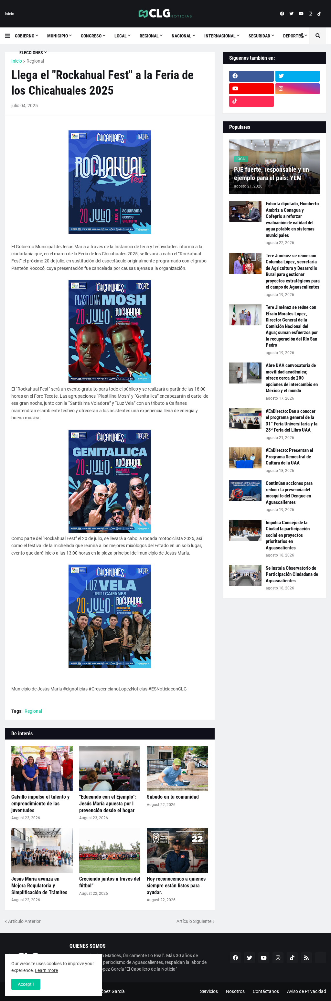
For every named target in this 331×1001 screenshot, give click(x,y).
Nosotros (235, 991)
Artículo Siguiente (193, 921)
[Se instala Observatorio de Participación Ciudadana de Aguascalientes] (245, 575)
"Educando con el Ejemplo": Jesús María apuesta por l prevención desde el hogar (107, 803)
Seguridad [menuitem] (259, 35)
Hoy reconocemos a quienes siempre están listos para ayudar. (176, 885)
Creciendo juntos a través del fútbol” (109, 882)
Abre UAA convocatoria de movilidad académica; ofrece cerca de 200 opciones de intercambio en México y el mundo (292, 378)
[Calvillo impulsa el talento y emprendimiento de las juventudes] (42, 768)
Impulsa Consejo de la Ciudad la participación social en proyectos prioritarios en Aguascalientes (288, 535)
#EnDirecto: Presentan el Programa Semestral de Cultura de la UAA (289, 456)
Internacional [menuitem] (220, 35)
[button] (10, 35)
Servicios (209, 991)
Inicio (9, 14)
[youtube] (301, 13)
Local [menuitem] (120, 35)
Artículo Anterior (24, 921)
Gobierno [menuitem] (24, 35)
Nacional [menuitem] (181, 35)
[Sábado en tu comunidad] (177, 768)
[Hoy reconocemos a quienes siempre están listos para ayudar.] (177, 850)
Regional (35, 61)
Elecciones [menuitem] (31, 52)
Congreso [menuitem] (91, 35)
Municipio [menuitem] (57, 35)
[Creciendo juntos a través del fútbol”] (110, 850)
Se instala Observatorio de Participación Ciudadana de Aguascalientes (292, 574)
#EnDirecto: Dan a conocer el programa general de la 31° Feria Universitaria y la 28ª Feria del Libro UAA (291, 420)
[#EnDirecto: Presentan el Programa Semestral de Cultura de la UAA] (245, 457)
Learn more (46, 970)
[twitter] (291, 13)
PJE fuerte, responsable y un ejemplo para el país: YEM (271, 174)
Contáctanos (266, 991)
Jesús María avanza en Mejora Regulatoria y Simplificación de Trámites (39, 885)
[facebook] (282, 13)
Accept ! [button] (26, 984)
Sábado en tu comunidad (173, 797)
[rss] (306, 957)
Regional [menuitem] (149, 35)
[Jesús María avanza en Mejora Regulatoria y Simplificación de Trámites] (42, 850)
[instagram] (310, 13)
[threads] (297, 101)
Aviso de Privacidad (306, 991)
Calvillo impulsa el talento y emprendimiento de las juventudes (40, 803)
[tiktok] (319, 13)
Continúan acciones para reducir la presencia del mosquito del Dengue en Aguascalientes (289, 492)
